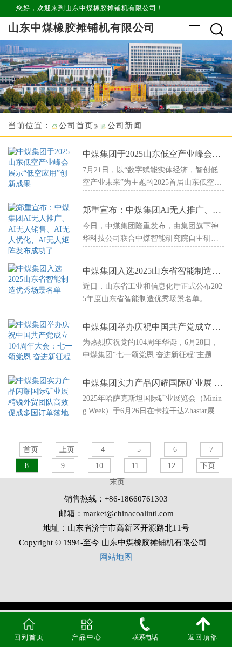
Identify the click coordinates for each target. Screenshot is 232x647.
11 (135, 466)
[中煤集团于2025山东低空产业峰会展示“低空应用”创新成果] (41, 167)
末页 (117, 482)
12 (171, 466)
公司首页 (76, 125)
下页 (207, 466)
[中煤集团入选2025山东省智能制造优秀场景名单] (41, 279)
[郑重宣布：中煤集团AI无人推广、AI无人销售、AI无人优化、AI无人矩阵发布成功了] (41, 229)
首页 (30, 450)
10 (99, 466)
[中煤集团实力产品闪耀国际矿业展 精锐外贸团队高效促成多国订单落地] (41, 396)
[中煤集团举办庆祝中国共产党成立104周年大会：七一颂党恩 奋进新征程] (41, 340)
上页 (66, 450)
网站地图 (116, 557)
